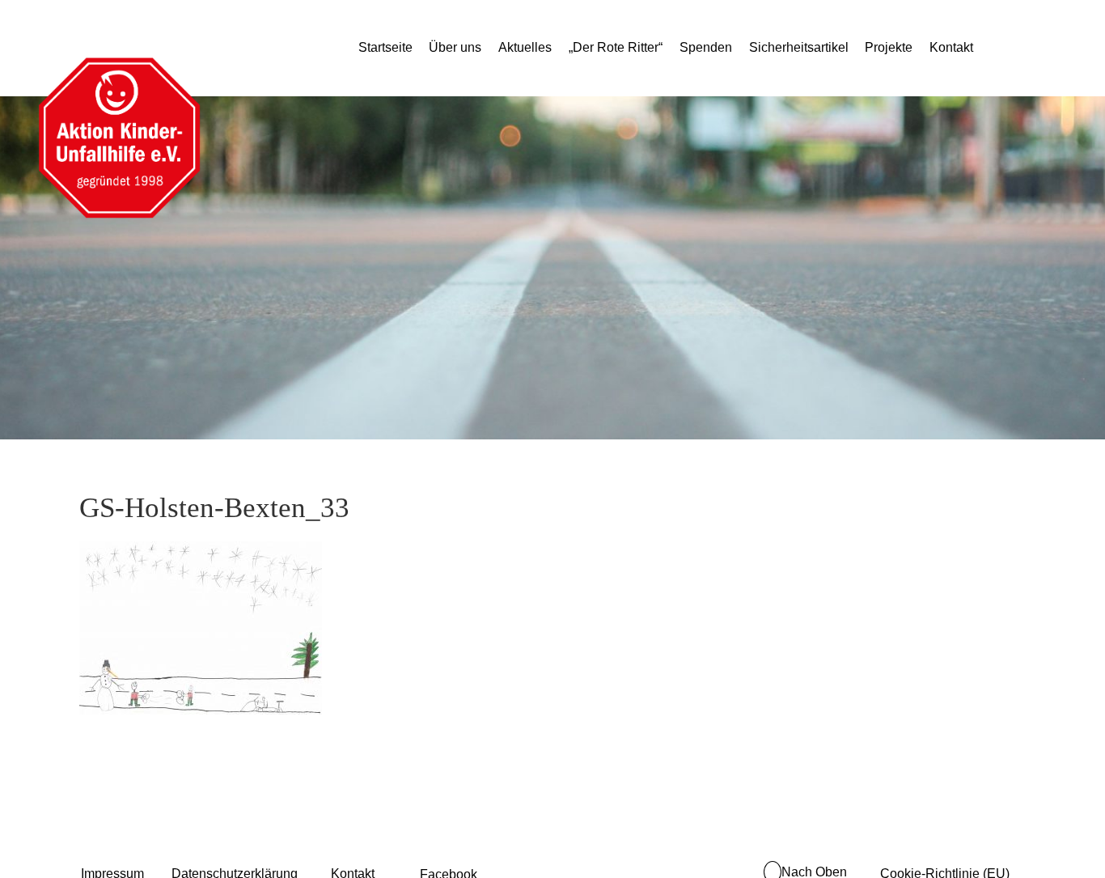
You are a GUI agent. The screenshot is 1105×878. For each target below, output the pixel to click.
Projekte (888, 47)
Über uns (455, 47)
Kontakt (951, 47)
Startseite (385, 47)
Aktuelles (525, 47)
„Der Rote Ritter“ (616, 47)
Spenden (706, 47)
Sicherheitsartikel (799, 47)
